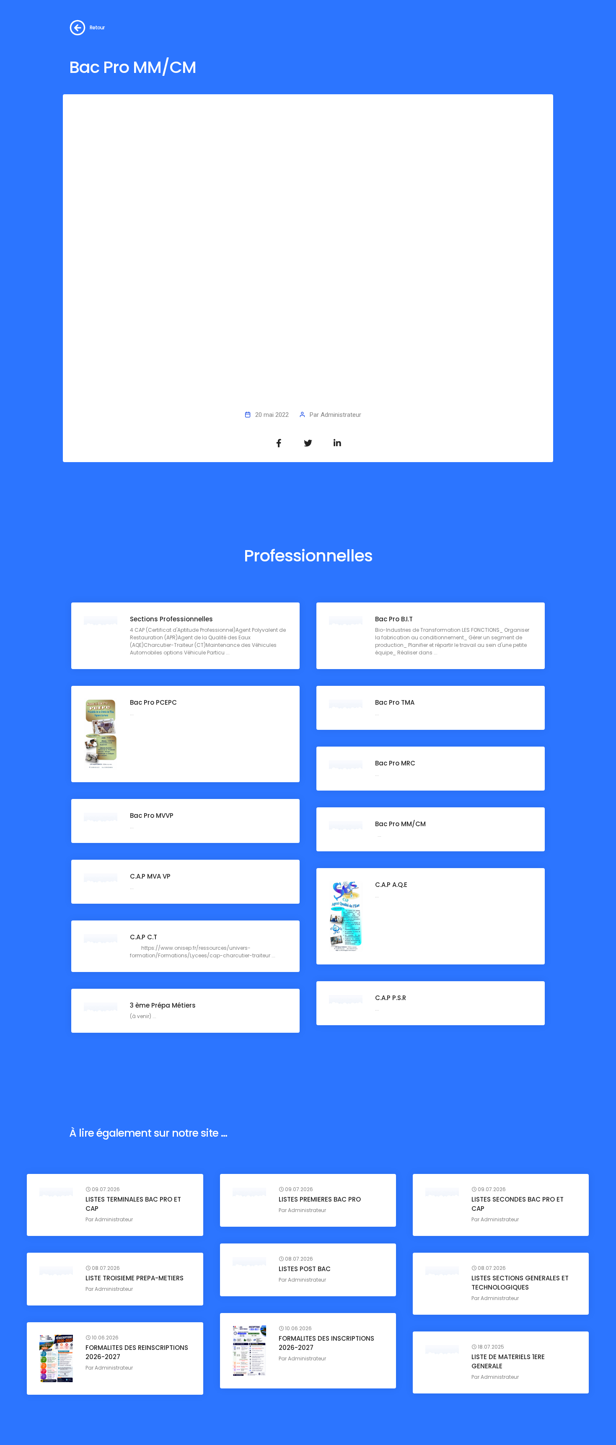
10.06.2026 (298, 1328)
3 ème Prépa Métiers (163, 1005)
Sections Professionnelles (171, 619)
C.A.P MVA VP (150, 876)
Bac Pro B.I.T (394, 619)
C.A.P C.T (143, 937)
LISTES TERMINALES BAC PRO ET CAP (133, 1204)
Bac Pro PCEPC (153, 702)
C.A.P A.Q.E (391, 884)
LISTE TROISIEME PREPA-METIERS (134, 1278)
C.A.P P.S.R (390, 997)
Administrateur (341, 415)
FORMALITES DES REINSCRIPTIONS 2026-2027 (136, 1352)
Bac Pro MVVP (151, 815)
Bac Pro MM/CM (400, 823)
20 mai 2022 (272, 415)
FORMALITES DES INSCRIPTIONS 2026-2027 (326, 1343)
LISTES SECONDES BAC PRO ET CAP (517, 1204)
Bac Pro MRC (395, 763)
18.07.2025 (490, 1347)
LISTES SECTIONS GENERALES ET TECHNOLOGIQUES (520, 1283)
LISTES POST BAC (305, 1268)
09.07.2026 (105, 1189)
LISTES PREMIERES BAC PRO (320, 1199)
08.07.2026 (298, 1259)
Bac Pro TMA (394, 702)
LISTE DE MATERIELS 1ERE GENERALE (508, 1361)
